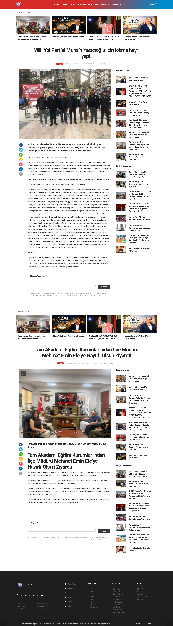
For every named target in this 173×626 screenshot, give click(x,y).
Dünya (73, 4)
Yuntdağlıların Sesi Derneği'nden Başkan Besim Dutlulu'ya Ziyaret (139, 227)
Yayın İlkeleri (21, 606)
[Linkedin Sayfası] (34, 595)
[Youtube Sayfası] (30, 595)
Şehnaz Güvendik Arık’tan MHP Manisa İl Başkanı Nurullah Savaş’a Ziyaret (138, 174)
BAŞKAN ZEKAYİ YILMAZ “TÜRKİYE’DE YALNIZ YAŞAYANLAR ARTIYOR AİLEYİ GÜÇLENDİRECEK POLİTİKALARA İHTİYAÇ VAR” (140, 91)
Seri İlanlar (116, 607)
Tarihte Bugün (118, 602)
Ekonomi (82, 4)
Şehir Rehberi (117, 610)
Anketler (140, 592)
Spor (97, 4)
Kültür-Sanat (113, 4)
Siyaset (57, 4)
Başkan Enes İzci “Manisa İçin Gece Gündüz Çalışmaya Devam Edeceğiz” (140, 134)
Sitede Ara (140, 589)
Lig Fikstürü (117, 599)
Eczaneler (116, 597)
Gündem (66, 4)
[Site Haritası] (43, 595)
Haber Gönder (41, 609)
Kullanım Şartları (42, 603)
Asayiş (103, 4)
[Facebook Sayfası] (18, 595)
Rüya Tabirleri (142, 597)
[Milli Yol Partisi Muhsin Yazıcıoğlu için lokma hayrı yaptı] (65, 104)
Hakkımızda (21, 603)
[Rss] (38, 595)
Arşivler (71, 597)
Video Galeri (72, 588)
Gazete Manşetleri (119, 612)
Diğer (122, 4)
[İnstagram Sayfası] (26, 595)
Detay (139, 624)
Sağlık (90, 4)
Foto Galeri (72, 584)
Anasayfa (21, 12)
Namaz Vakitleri (118, 594)
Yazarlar (70, 593)
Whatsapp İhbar (42, 606)
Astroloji (140, 599)
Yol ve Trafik (117, 592)
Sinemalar (116, 604)
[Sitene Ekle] (47, 595)
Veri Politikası (22, 609)
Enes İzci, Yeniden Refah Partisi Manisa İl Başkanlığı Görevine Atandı (139, 112)
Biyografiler (141, 594)
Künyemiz (71, 602)
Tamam (148, 624)
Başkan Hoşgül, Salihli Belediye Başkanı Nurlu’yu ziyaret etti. (138, 156)
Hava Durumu (118, 589)
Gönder (104, 287)
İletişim (70, 606)
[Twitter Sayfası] (22, 595)
